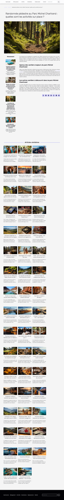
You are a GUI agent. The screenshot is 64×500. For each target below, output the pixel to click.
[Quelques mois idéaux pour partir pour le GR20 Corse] (10, 411)
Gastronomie (8, 1)
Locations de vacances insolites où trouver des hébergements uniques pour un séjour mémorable (10, 106)
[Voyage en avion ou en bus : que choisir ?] (39, 310)
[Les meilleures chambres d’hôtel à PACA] (10, 250)
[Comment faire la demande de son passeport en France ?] (10, 209)
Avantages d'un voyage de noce (25, 256)
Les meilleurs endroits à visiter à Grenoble (10, 316)
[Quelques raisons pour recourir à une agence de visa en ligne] (25, 230)
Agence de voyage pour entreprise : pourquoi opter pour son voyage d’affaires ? (25, 177)
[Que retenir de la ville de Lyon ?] (25, 330)
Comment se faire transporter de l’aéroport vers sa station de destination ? (39, 399)
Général (44, 1)
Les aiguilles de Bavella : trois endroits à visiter (25, 276)
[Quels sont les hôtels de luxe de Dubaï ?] (25, 390)
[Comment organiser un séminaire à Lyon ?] (25, 310)
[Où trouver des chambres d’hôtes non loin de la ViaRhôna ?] (10, 431)
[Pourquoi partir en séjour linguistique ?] (25, 209)
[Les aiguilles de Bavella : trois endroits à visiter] (25, 270)
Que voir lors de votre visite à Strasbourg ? (39, 216)
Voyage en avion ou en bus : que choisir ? (39, 316)
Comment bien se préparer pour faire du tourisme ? (39, 277)
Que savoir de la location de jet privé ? (39, 377)
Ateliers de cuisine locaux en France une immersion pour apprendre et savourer (10, 87)
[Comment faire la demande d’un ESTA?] (39, 431)
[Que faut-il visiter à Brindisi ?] (39, 290)
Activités (22, 1)
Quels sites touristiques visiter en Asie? (39, 357)
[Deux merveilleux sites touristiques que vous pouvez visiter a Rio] (10, 451)
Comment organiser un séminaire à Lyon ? (25, 316)
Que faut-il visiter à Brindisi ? (39, 296)
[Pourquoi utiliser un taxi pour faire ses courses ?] (10, 370)
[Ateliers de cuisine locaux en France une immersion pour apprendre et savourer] (11, 80)
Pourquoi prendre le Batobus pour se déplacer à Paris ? (10, 337)
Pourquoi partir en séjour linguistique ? (24, 216)
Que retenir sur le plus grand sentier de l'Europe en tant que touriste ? (10, 197)
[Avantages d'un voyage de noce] (25, 250)
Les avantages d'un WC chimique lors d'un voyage (25, 358)
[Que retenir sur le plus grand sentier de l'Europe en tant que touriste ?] (10, 189)
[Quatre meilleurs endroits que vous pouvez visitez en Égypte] (39, 451)
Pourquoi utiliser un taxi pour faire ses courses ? (10, 377)
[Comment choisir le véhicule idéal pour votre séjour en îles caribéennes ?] (11, 62)
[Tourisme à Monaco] (25, 451)
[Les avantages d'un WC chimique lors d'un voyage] (25, 350)
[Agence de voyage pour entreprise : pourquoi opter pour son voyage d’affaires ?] (25, 169)
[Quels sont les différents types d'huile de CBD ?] (10, 270)
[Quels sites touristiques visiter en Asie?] (39, 350)
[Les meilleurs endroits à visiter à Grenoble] (10, 310)
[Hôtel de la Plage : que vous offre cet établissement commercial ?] (39, 230)
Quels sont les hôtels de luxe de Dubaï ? (25, 397)
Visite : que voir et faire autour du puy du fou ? (39, 256)
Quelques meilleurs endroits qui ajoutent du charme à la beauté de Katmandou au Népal (10, 399)
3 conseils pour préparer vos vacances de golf (10, 357)
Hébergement (15, 1)
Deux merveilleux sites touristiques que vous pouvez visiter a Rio (10, 458)
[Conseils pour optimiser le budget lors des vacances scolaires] (11, 120)
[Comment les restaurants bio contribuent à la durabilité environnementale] (25, 149)
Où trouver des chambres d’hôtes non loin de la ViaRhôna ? (10, 438)
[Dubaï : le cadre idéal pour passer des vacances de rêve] (10, 471)
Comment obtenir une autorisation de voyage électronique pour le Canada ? (25, 439)
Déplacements (37, 1)
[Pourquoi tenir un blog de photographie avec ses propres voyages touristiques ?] (39, 189)
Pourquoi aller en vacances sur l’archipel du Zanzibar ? (39, 418)
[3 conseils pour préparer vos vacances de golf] (10, 350)
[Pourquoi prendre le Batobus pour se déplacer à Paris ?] (10, 330)
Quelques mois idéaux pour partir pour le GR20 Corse (10, 418)
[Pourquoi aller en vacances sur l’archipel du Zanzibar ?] (39, 411)
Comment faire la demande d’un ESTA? (39, 437)
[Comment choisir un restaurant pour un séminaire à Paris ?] (39, 330)
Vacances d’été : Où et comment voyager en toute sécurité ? (25, 418)
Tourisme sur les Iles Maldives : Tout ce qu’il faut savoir (25, 478)
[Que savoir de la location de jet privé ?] (39, 370)
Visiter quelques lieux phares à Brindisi (24, 296)
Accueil (5, 7)
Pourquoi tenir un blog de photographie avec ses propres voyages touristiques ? (39, 198)
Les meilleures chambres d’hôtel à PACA (10, 256)
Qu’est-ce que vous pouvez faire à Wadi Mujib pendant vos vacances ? (10, 297)
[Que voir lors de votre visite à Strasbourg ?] (39, 209)
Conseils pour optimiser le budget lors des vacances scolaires (10, 126)
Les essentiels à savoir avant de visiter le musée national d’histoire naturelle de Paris (24, 379)
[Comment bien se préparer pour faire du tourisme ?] (39, 270)
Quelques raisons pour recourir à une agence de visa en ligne (24, 237)
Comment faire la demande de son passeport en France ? (10, 217)
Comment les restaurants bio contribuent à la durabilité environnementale (25, 157)
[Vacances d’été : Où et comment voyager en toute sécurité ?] (25, 411)
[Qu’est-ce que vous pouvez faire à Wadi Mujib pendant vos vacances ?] (10, 290)
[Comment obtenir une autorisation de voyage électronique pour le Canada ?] (25, 431)
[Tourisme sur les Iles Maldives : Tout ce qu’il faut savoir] (25, 471)
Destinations (29, 1)
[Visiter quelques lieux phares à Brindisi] (25, 290)
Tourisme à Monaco (25, 457)
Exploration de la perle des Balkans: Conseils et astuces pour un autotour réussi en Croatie (39, 157)
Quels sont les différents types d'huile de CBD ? (10, 276)
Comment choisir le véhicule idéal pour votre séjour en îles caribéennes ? (10, 68)
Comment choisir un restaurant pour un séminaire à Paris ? (39, 337)
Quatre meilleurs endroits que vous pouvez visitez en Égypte (39, 458)
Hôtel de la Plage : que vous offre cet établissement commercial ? (39, 238)
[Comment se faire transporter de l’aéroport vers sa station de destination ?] (39, 390)
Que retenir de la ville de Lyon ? (25, 336)
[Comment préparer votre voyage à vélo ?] (25, 189)
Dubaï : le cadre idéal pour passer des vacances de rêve (10, 478)
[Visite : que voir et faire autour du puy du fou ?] (39, 250)
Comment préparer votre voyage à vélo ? (24, 196)
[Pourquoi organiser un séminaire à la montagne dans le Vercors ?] (10, 230)
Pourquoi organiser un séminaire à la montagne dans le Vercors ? (10, 237)
